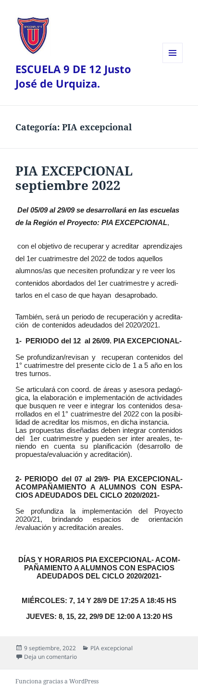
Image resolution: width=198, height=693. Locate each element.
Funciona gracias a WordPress (57, 681)
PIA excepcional (111, 648)
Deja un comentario (50, 657)
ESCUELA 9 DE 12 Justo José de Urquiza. (73, 76)
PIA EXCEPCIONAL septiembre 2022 (74, 178)
